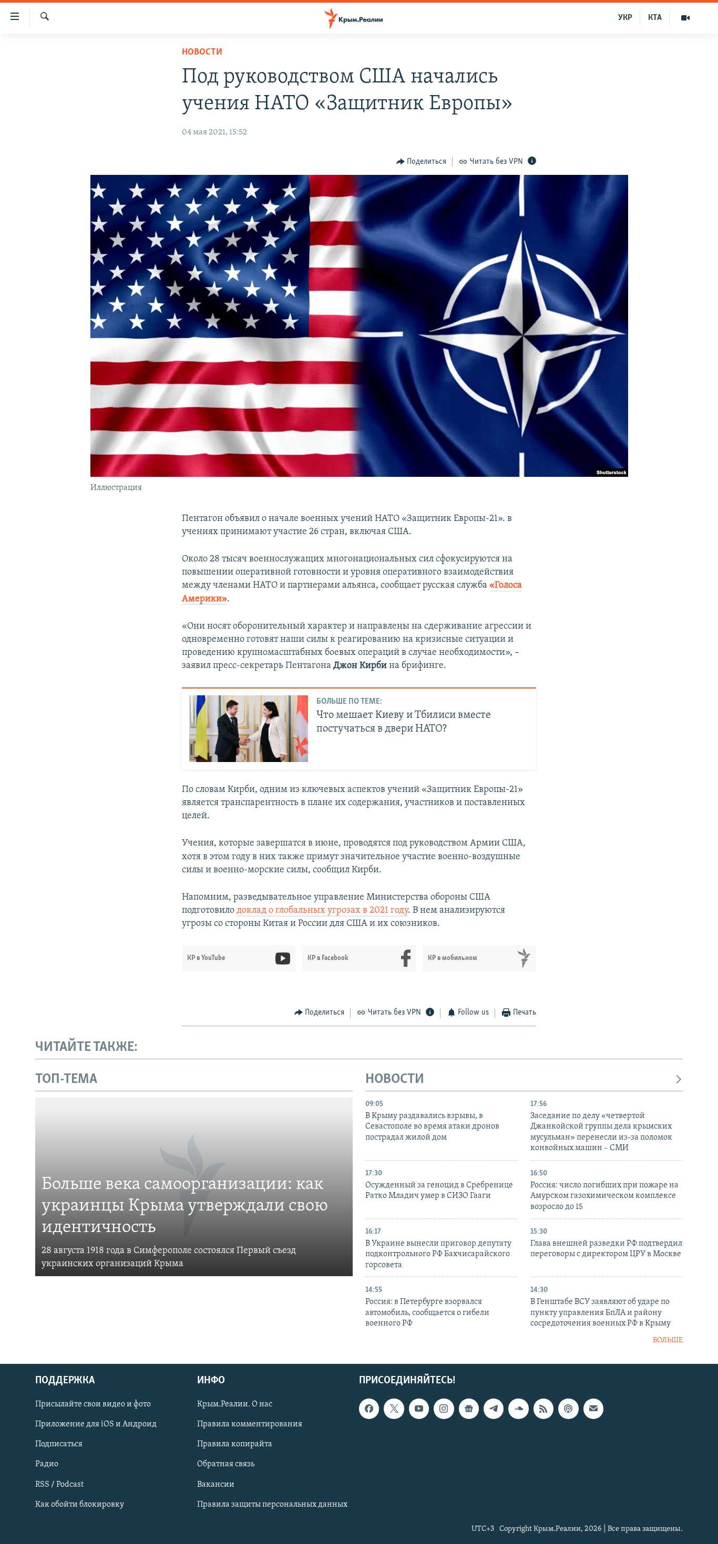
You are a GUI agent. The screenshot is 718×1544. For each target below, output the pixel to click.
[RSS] (543, 1408)
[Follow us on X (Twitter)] (394, 1408)
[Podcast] (568, 1408)
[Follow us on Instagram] (444, 1408)
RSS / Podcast (59, 1484)
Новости (202, 52)
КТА (655, 18)
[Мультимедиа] (685, 18)
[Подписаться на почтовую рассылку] (593, 1408)
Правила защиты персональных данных (272, 1504)
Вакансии (215, 1484)
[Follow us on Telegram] (494, 1408)
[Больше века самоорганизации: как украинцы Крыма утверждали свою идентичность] (194, 1187)
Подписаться (59, 1445)
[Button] (421, 162)
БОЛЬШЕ (668, 1340)
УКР (625, 18)
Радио (46, 1464)
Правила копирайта (234, 1445)
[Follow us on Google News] (469, 1408)
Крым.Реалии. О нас (234, 1404)
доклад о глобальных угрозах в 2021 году (322, 910)
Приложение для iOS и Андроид (96, 1424)
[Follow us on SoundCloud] (518, 1408)
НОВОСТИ (394, 1079)
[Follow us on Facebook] (369, 1408)
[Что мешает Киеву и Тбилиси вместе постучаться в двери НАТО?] (248, 728)
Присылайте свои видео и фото (93, 1404)
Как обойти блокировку (79, 1504)
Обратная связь (225, 1464)
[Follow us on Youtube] (419, 1408)
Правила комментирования (249, 1424)
